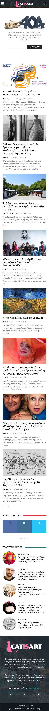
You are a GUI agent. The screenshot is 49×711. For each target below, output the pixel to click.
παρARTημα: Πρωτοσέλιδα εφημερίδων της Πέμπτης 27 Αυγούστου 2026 (30, 625)
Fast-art (21, 602)
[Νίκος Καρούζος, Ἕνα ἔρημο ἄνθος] (24, 301)
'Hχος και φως (8, 98)
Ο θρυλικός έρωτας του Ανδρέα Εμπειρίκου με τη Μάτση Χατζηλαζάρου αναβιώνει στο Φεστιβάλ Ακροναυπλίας (21, 149)
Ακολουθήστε (24, 521)
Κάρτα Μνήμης (23, 554)
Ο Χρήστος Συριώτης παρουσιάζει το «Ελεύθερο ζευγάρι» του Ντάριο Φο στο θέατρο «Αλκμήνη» (24, 426)
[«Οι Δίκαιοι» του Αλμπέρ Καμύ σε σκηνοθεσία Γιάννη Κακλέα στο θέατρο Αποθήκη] (24, 243)
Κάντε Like (10, 521)
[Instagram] (17, 694)
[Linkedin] (24, 694)
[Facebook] (10, 694)
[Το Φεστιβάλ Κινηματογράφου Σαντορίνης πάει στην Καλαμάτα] (24, 75)
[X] (38, 694)
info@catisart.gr (34, 688)
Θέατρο (6, 157)
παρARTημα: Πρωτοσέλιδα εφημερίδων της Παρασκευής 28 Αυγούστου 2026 (21, 482)
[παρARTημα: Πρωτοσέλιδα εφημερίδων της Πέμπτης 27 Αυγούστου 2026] (9, 623)
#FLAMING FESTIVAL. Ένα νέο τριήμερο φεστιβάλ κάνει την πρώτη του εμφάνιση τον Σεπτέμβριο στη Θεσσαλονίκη (31, 609)
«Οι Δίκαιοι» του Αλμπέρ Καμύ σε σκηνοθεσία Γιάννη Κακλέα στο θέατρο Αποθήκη (22, 262)
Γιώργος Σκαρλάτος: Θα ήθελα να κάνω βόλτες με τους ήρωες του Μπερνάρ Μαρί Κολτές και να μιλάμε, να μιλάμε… (31, 575)
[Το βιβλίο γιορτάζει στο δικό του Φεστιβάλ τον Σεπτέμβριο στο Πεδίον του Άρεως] (24, 187)
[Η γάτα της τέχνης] (24, 4)
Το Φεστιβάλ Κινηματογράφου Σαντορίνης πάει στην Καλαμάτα (21, 93)
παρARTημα (8, 489)
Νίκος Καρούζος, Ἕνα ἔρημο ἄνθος (23, 317)
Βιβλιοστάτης (8, 213)
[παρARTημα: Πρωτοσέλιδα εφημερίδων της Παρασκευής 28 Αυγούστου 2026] (24, 462)
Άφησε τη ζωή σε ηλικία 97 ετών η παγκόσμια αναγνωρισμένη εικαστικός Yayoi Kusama (31, 559)
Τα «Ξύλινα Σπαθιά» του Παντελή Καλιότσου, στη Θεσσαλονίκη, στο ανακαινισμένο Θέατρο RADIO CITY (31, 592)
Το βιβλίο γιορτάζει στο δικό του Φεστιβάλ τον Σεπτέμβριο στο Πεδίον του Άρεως (24, 206)
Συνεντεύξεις (23, 569)
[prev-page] (4, 506)
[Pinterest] (31, 694)
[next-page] (8, 506)
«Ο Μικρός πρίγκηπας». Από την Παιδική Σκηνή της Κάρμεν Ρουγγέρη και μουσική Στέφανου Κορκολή (24, 370)
